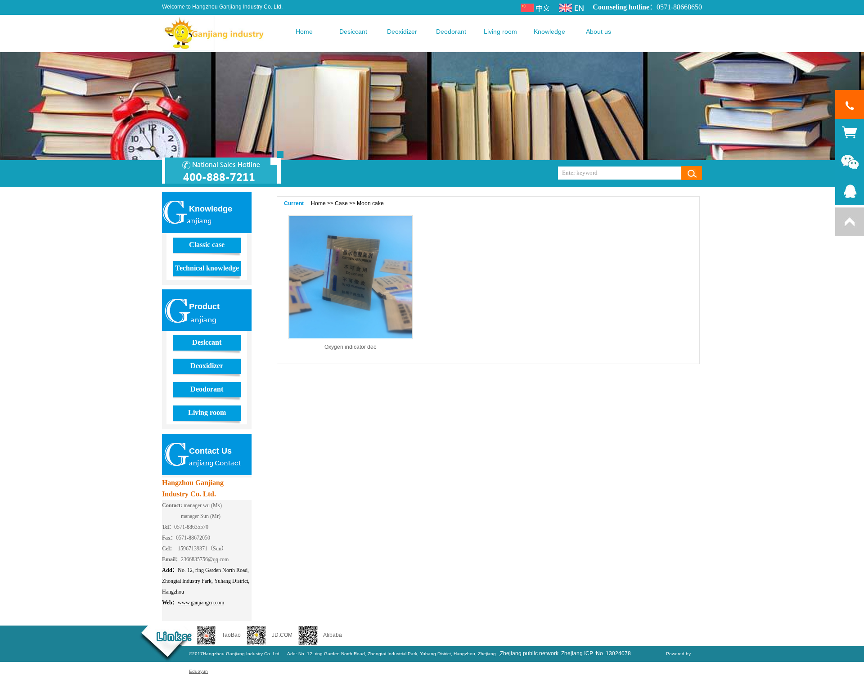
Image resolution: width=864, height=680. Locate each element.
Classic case (207, 244)
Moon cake (370, 203)
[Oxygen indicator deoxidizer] (350, 277)
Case (341, 203)
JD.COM (282, 635)
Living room (500, 31)
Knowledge (549, 31)
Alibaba (332, 635)
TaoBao (231, 635)
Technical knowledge (207, 268)
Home (304, 31)
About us (598, 31)
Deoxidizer (402, 31)
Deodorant (451, 31)
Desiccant (353, 31)
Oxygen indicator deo (350, 347)
